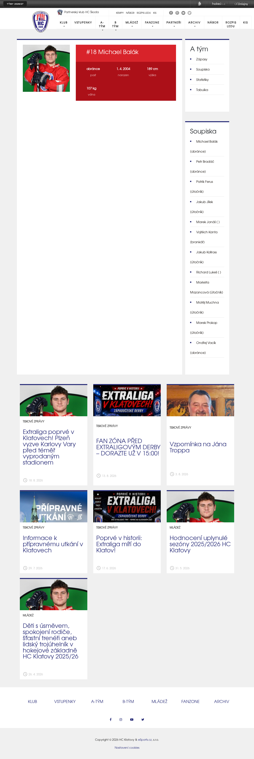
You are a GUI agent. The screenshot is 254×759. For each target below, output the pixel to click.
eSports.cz (145, 740)
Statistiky (202, 79)
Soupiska (203, 69)
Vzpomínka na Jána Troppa (198, 446)
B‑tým (128, 701)
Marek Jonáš (208, 221)
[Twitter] (189, 12)
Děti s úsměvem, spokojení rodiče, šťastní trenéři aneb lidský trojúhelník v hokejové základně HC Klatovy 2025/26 (50, 640)
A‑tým (97, 701)
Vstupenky (83, 22)
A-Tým (102, 24)
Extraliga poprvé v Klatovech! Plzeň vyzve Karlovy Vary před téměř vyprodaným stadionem (49, 446)
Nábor (130, 13)
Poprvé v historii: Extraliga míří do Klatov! (119, 543)
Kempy (120, 13)
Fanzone (152, 22)
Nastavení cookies (127, 747)
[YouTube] (183, 12)
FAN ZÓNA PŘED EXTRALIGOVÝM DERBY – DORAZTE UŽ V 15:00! (128, 446)
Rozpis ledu (144, 13)
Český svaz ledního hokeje (199, 4)
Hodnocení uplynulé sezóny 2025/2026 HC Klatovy (200, 543)
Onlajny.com (241, 4)
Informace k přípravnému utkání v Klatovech (53, 543)
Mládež (132, 22)
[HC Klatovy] (171, 12)
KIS (154, 13)
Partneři (173, 22)
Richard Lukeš (208, 272)
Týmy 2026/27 (15, 4)
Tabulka (202, 89)
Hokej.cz (218, 4)
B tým (115, 24)
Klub (63, 22)
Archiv (194, 22)
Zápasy (201, 59)
